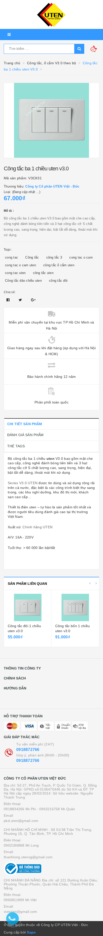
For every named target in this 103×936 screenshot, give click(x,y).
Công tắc (32, 257)
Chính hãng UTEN (37, 527)
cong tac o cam (81, 257)
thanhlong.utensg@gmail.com (28, 857)
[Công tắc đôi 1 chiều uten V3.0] (28, 607)
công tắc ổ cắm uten (58, 265)
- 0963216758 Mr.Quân (56, 809)
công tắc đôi (58, 280)
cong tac (11, 257)
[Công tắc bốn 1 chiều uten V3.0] (75, 607)
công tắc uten (43, 273)
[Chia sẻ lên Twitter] (21, 299)
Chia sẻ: (10, 292)
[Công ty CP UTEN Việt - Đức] (51, 14)
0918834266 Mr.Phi (20, 809)
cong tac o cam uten (20, 265)
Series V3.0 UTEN (23, 483)
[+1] (33, 299)
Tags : (8, 249)
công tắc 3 (54, 257)
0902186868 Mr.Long (21, 845)
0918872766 (28, 749)
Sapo (31, 932)
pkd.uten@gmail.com (21, 821)
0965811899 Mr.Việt (20, 900)
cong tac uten (15, 273)
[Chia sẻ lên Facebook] (9, 299)
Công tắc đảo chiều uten (23, 280)
